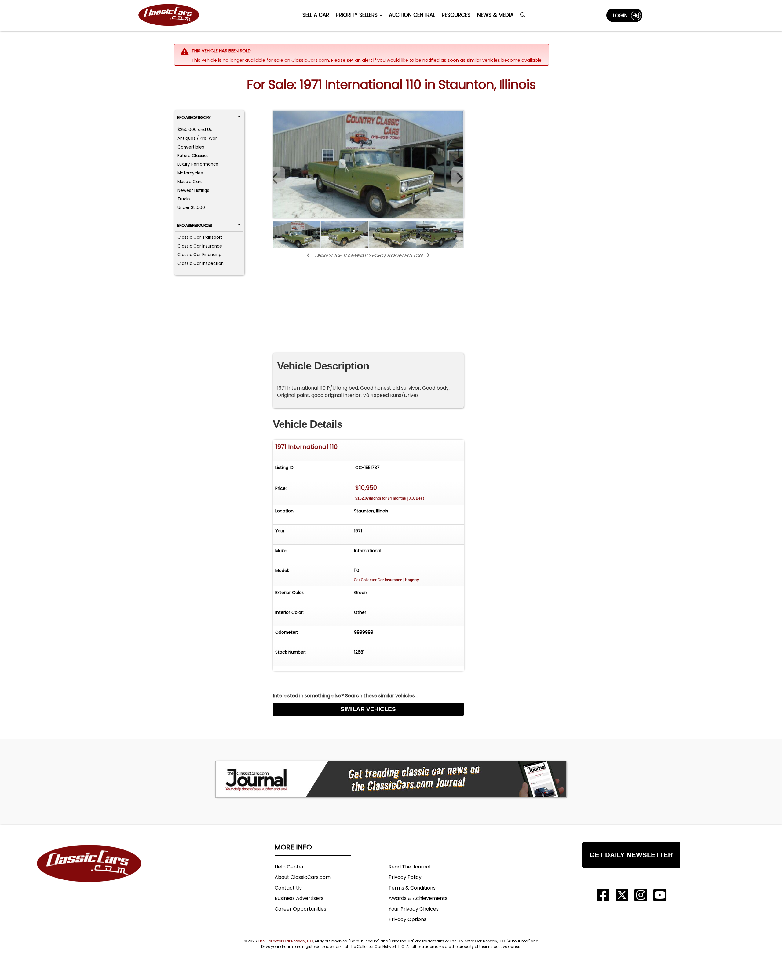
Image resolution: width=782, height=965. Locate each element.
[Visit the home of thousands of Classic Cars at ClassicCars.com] (172, 15)
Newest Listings (193, 190)
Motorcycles (190, 173)
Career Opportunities (300, 908)
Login (622, 15)
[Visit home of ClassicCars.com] (89, 872)
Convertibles (190, 147)
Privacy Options (407, 919)
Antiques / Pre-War (197, 138)
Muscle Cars (190, 182)
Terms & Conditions (412, 887)
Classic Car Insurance (199, 246)
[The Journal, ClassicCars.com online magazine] (391, 779)
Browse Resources (194, 225)
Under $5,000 (191, 208)
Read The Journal (409, 866)
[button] (457, 177)
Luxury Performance (197, 164)
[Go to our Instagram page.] (640, 895)
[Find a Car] (522, 16)
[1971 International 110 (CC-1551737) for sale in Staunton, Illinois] (368, 164)
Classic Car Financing (199, 255)
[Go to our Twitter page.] (622, 895)
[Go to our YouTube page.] (659, 895)
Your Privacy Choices (414, 908)
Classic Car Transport (199, 237)
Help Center (289, 866)
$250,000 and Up (195, 130)
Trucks (184, 199)
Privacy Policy (405, 877)
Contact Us (288, 887)
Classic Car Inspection (200, 263)
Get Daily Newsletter (631, 855)
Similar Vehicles (368, 709)
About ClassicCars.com (303, 877)
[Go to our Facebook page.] (603, 895)
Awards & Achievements (418, 898)
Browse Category (193, 117)
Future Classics (193, 156)
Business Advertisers (299, 898)
